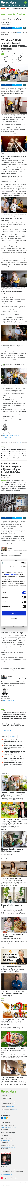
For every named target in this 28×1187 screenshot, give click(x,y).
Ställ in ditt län (7, 730)
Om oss (2, 1185)
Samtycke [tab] (4, 566)
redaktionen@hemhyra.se (14, 1102)
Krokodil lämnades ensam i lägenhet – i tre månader (14, 451)
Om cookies (8, 1185)
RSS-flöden (4, 1112)
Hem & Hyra (10, 1106)
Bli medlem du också (6, 1174)
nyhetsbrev (15, 1109)
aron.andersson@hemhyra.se (8, 1147)
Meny (24, 5)
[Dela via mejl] (24, 28)
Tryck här (19, 32)
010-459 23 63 (7, 437)
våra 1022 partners (10, 574)
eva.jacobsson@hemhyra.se (8, 1127)
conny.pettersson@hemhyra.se (9, 1134)
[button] (8, 6)
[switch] (24, 597)
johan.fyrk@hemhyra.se (7, 1140)
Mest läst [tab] (4, 736)
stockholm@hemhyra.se (9, 700)
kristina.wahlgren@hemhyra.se (11, 435)
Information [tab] (12, 566)
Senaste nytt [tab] (13, 736)
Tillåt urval (14, 618)
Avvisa (14, 623)
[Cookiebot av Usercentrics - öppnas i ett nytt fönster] (20, 563)
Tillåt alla (14, 613)
